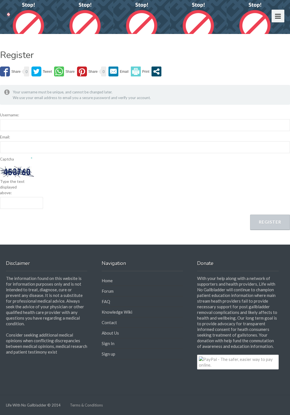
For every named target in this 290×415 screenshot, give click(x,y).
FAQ (106, 301)
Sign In (108, 343)
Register (270, 221)
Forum (108, 291)
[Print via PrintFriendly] (140, 71)
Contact (109, 322)
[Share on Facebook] (10, 71)
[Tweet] (41, 71)
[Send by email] (118, 71)
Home (107, 280)
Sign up (108, 353)
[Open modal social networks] (156, 71)
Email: (5, 136)
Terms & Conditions (86, 405)
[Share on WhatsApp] (64, 71)
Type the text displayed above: (12, 187)
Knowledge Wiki (117, 312)
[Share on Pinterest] (87, 71)
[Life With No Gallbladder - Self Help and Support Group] (8, 14)
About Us (110, 332)
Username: (9, 114)
